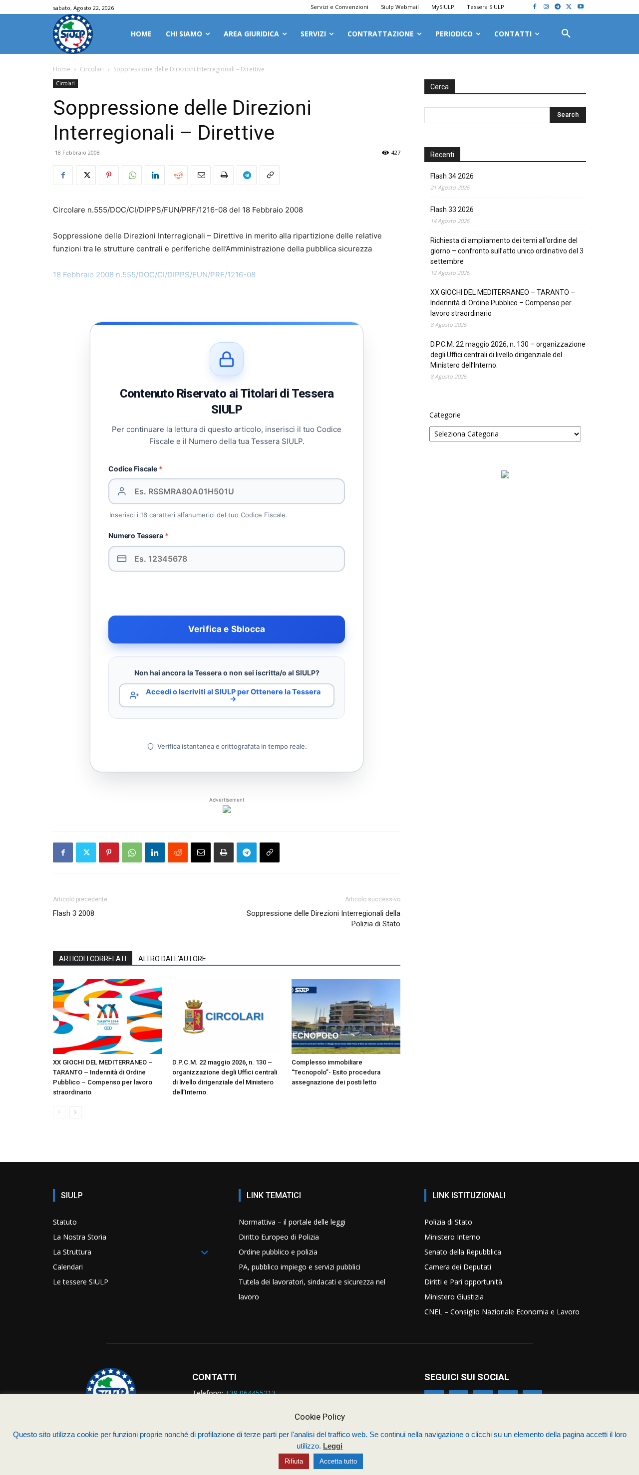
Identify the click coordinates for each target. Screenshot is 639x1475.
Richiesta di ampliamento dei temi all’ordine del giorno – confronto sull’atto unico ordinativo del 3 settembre (507, 250)
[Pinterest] (109, 175)
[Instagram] (546, 7)
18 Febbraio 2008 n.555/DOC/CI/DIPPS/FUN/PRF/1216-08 (154, 274)
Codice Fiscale (135, 468)
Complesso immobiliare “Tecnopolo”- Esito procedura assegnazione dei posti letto (336, 1072)
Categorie (445, 415)
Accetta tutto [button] (338, 1461)
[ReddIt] (178, 175)
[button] (566, 34)
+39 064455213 (250, 1393)
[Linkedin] (155, 175)
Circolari (92, 69)
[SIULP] (73, 34)
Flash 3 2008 (73, 913)
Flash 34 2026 (452, 176)
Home (61, 69)
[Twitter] (569, 7)
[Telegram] (558, 7)
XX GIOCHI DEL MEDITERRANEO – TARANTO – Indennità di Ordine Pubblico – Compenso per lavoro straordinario (502, 302)
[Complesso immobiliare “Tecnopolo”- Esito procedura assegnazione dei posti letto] (346, 1016)
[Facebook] (535, 7)
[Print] (224, 175)
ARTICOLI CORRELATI (92, 959)
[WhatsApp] (132, 175)
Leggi (332, 1446)
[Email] (201, 175)
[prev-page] (59, 1112)
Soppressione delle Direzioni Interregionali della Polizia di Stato (323, 918)
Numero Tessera (138, 535)
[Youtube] (580, 7)
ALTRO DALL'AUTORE (172, 959)
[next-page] (75, 1112)
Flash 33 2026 (452, 209)
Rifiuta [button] (294, 1461)
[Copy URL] (270, 175)
